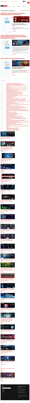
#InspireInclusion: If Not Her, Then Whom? (11, 112)
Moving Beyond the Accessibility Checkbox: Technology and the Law (14, 84)
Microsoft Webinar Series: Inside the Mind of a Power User (13, 91)
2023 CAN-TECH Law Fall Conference (10, 115)
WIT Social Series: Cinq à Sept (9, 97)
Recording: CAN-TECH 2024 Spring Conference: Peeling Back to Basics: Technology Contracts (6, 180)
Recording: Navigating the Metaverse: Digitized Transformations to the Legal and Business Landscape (7, 351)
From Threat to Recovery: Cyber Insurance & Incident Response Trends (14, 102)
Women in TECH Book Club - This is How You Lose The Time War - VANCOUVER (15, 98)
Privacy (3, 389)
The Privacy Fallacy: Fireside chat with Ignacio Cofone (12, 108)
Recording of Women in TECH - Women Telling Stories (12, 130)
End (3, 19)
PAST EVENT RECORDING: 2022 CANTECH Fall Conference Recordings (14, 116)
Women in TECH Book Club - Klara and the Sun (12, 114)
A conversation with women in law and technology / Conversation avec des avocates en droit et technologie (8, 280)
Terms (3, 391)
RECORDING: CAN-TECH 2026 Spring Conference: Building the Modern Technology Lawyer (13, 14)
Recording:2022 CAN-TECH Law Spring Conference (12, 129)
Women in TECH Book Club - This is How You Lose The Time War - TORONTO (15, 100)
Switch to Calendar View (26, 10)
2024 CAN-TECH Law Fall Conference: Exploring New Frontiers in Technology (15, 106)
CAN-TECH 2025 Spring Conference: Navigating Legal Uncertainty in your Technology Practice (17, 101)
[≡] (27, 6)
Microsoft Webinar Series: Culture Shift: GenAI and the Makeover (14, 93)
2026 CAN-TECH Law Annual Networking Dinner (13, 58)
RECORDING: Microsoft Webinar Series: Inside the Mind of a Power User (15, 92)
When (3, 61)
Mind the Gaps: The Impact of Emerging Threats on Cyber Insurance (14, 113)
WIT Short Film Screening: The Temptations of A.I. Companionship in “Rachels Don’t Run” (17, 107)
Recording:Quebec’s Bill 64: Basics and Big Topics (12, 128)
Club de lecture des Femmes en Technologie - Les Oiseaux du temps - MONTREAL (16, 99)
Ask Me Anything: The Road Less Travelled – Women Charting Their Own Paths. (16, 117)
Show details (14, 31)
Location (3, 44)
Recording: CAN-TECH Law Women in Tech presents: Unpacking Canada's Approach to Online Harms (7, 289)
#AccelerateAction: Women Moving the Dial (11, 103)
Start (3, 17)
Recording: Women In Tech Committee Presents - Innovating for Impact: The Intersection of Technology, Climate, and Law (8, 269)
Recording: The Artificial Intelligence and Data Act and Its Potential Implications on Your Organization (7, 341)
